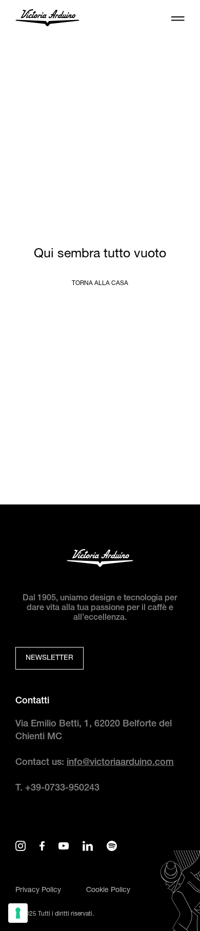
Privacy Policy (38, 890)
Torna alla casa (100, 283)
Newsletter (49, 658)
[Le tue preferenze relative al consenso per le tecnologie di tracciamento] (18, 913)
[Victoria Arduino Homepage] (47, 19)
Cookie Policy (108, 890)
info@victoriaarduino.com (120, 762)
